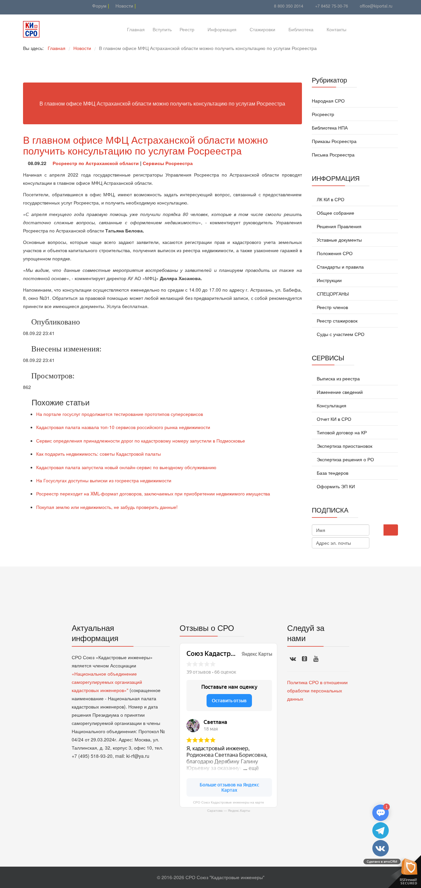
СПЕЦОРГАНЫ (332, 293)
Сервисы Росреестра (168, 163)
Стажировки (262, 29)
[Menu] (361, 29)
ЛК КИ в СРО (329, 199)
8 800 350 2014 (288, 6)
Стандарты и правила (339, 266)
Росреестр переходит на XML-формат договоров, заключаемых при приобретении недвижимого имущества (153, 493)
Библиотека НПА (330, 127)
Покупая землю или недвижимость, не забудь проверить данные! (107, 507)
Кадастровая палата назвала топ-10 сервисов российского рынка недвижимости (123, 427)
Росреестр (323, 114)
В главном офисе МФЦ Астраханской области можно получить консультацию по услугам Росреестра (145, 144)
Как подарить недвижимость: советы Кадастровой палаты (98, 453)
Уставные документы (338, 239)
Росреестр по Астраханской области (96, 163)
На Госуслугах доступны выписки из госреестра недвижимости (103, 480)
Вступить (162, 29)
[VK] (35, 5)
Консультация (330, 405)
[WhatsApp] (43, 5)
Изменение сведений (339, 392)
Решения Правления (338, 226)
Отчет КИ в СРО (333, 419)
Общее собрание (334, 212)
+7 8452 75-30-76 (331, 6)
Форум (99, 5)
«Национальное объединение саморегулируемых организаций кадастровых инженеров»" (107, 681)
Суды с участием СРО (339, 334)
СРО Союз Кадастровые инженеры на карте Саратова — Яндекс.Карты (228, 806)
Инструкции (328, 280)
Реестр (187, 29)
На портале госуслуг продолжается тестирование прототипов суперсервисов (119, 414)
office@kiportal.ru (376, 6)
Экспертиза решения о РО (344, 459)
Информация (222, 29)
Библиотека (300, 29)
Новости (123, 5)
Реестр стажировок (336, 320)
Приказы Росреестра (334, 141)
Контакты (336, 29)
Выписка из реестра (337, 378)
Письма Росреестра (333, 154)
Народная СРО (328, 100)
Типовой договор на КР (341, 432)
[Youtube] (27, 5)
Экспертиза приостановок (343, 446)
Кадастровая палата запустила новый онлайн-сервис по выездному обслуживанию (126, 467)
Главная (136, 29)
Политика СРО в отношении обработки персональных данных (317, 690)
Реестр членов (331, 307)
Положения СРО (334, 253)
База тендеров (331, 472)
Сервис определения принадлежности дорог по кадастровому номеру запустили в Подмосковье (140, 440)
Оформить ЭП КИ (335, 486)
